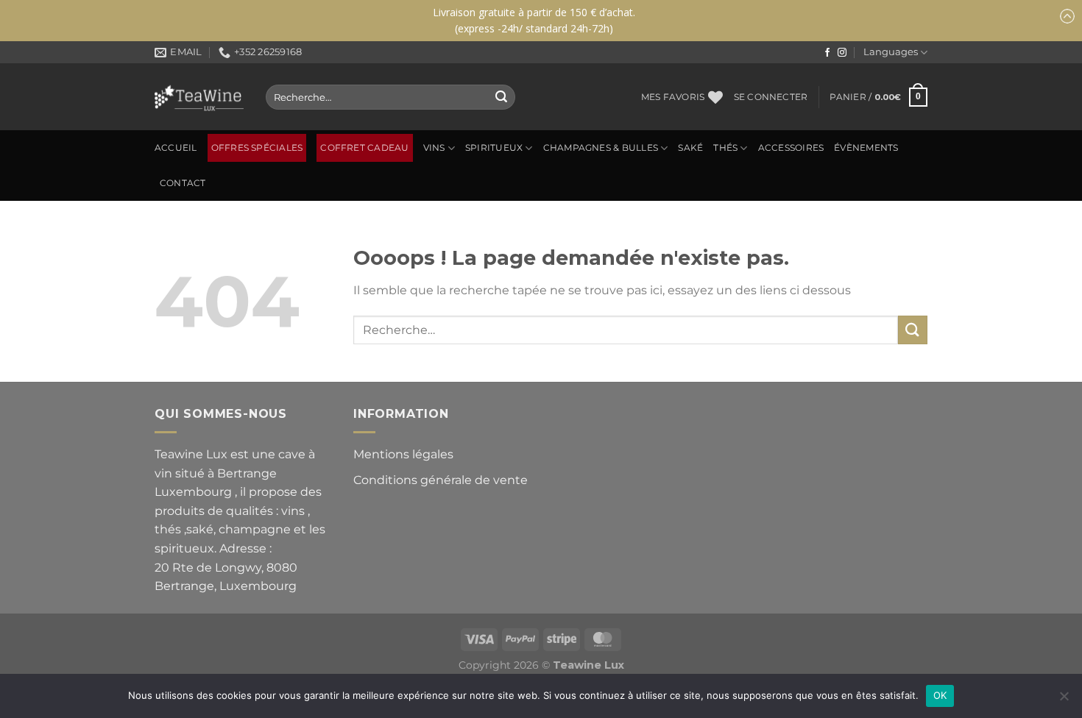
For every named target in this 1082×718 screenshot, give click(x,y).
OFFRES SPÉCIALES (257, 148)
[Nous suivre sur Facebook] (827, 53)
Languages (890, 51)
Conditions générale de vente (440, 480)
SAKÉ (690, 148)
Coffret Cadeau (364, 148)
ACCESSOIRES (791, 148)
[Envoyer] (501, 97)
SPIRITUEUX (494, 148)
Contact (183, 183)
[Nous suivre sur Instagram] (842, 53)
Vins (434, 148)
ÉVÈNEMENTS (866, 148)
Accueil (176, 148)
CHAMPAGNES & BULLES (600, 148)
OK (940, 695)
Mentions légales (403, 454)
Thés (725, 148)
